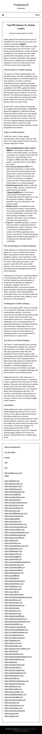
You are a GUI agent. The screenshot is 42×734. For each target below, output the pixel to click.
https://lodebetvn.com (13, 586)
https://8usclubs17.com (13, 486)
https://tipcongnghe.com (14, 692)
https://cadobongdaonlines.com (16, 532)
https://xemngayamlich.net (14, 711)
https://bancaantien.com (13, 508)
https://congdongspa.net (14, 635)
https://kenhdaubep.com (13, 654)
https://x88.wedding (12, 519)
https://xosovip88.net (12, 494)
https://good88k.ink (11, 576)
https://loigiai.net (10, 662)
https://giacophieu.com (13, 646)
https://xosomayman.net (13, 516)
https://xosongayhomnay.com (15, 527)
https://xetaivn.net (11, 716)
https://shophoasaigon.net (14, 670)
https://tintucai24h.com (13, 689)
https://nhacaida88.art (12, 557)
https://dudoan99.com (13, 559)
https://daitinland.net (12, 640)
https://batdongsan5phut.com (15, 619)
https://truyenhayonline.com (15, 700)
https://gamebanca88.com (14, 567)
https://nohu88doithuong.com (15, 513)
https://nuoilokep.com (12, 600)
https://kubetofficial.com (13, 584)
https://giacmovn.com (12, 643)
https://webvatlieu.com (13, 708)
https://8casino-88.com (13, 484)
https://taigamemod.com (14, 675)
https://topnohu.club (12, 511)
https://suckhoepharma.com (15, 673)
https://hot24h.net (11, 651)
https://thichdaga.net (12, 500)
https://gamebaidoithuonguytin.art (17, 562)
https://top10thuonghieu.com (15, 694)
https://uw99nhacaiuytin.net (15, 535)
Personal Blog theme (21, 731)
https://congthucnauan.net (14, 638)
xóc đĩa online (9, 452)
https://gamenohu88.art (13, 570)
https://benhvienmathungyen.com (17, 621)
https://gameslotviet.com (14, 573)
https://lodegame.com (13, 589)
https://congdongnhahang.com (16, 632)
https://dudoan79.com (13, 554)
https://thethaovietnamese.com (16, 681)
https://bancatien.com (12, 521)
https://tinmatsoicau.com (14, 505)
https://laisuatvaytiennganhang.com (18, 657)
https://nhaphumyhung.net (14, 665)
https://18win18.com (11, 481)
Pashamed (21, 4)
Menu (37, 15)
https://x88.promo (11, 540)
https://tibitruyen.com (12, 686)
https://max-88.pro (11, 592)
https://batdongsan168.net (14, 616)
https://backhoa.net (11, 608)
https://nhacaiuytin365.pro (14, 538)
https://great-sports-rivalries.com (17, 648)
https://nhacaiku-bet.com (14, 565)
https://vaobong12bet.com (14, 529)
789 (6, 462)
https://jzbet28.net (11, 578)
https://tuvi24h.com (11, 703)
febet (6, 476)
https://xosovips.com (12, 543)
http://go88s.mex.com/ (13, 473)
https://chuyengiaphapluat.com (16, 630)
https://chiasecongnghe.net (15, 627)
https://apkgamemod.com (14, 605)
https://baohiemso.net (12, 613)
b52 (5, 468)
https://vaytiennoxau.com (14, 705)
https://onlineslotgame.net (14, 492)
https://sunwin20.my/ (12, 447)
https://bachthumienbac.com (15, 524)
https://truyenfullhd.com (13, 697)
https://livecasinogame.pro (14, 581)
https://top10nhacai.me (13, 489)
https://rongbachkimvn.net (14, 497)
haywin (7, 457)
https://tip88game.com (13, 551)
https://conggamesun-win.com (16, 546)
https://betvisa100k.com (13, 624)
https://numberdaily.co (13, 667)
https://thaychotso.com (13, 602)
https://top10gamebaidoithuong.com (18, 597)
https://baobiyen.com (12, 611)
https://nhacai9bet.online (13, 594)
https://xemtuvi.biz (11, 713)
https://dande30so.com (13, 548)
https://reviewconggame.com (15, 502)
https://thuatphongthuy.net (14, 684)
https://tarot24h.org (11, 678)
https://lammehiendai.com (14, 659)
